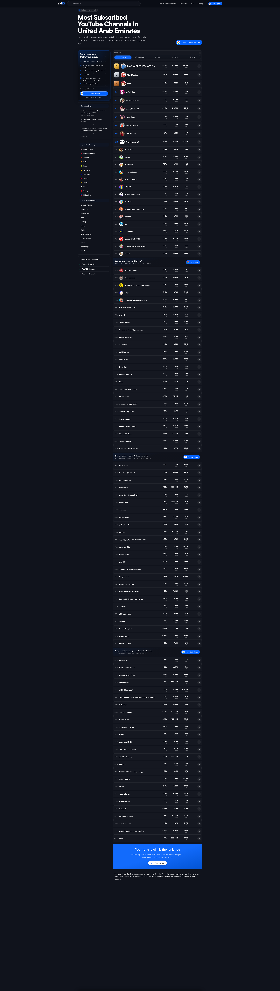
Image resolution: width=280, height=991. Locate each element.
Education (84, 209)
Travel (83, 251)
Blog (192, 3)
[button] (168, 3)
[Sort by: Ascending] (200, 53)
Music (83, 230)
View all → (84, 136)
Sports (83, 242)
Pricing (200, 3)
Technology (85, 246)
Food (82, 217)
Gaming (83, 222)
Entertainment (85, 213)
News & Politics (86, 234)
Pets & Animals (86, 238)
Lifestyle (83, 226)
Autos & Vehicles (86, 205)
